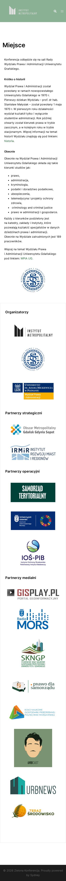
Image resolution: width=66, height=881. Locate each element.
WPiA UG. (26, 258)
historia (9, 141)
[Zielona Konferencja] (22, 10)
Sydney (35, 875)
